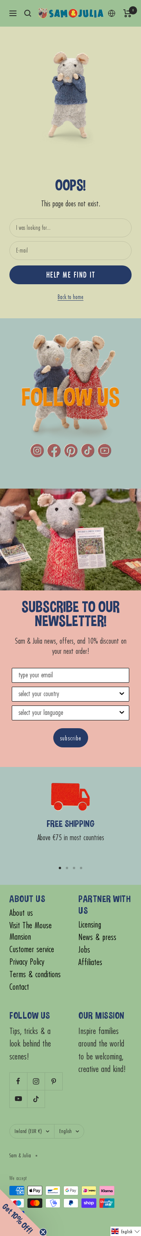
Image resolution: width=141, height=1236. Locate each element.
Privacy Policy (26, 961)
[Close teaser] (43, 1232)
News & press (97, 937)
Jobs (84, 949)
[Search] (27, 13)
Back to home (70, 296)
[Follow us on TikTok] (36, 1099)
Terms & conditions (35, 974)
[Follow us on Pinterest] (53, 1081)
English (65, 1131)
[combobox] (68, 694)
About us (21, 912)
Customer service (31, 949)
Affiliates (90, 962)
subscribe (70, 737)
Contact (19, 986)
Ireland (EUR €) (28, 1131)
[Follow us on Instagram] (36, 1081)
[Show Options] (122, 694)
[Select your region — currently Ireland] (112, 13)
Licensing (89, 924)
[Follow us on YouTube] (18, 1099)
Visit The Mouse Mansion (30, 931)
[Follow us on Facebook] (18, 1081)
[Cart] (127, 13)
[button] (125, 1231)
